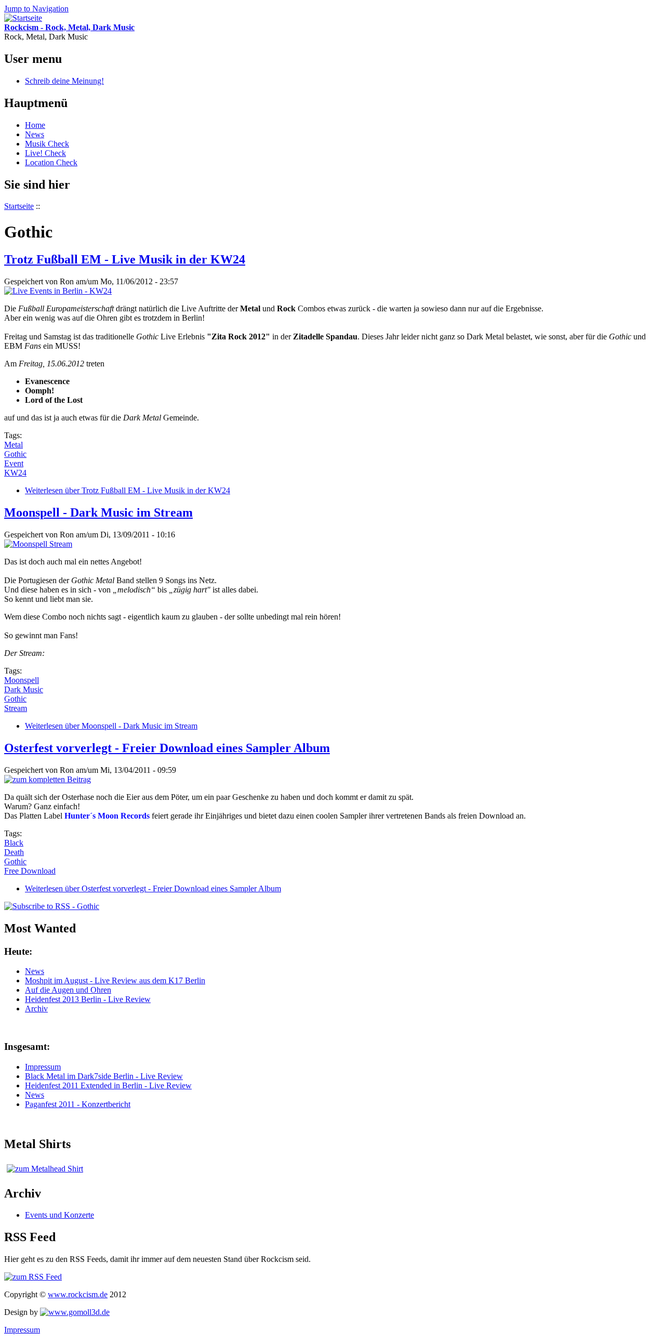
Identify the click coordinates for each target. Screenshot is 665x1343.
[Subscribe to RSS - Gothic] (51, 906)
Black (13, 842)
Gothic (15, 454)
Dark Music (23, 689)
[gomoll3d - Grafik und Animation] (75, 1312)
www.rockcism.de (78, 1294)
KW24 (15, 472)
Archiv (36, 1008)
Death (14, 852)
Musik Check (47, 143)
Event (13, 463)
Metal (13, 444)
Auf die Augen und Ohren (68, 989)
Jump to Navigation (36, 8)
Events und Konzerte (59, 1214)
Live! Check (45, 153)
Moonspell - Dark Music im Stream (98, 512)
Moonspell (21, 680)
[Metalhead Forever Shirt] (45, 1168)
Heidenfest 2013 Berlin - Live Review (88, 999)
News (34, 134)
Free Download (30, 870)
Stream (15, 708)
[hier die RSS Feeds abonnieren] (33, 1276)
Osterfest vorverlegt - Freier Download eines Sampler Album (167, 748)
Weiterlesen (127, 490)
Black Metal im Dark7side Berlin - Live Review (104, 1076)
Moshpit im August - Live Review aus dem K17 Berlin (115, 980)
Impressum (43, 1066)
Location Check (51, 162)
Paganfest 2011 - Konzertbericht (77, 1104)
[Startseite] (23, 18)
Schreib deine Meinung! (64, 80)
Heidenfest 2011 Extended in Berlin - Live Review (108, 1085)
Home (35, 125)
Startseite (19, 206)
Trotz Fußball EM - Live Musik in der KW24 (124, 259)
